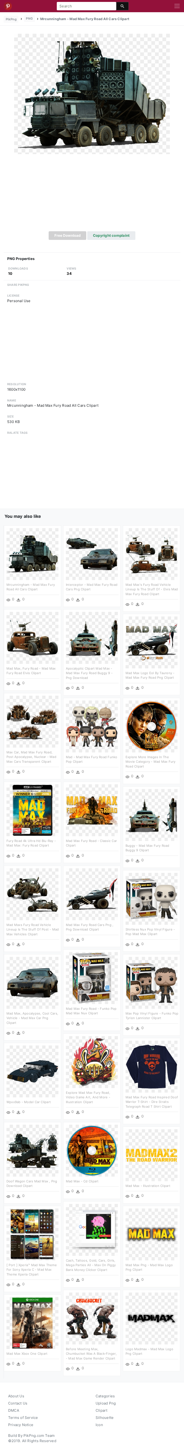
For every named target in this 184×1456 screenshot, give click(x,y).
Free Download (67, 235)
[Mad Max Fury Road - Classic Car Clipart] (92, 809)
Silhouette (105, 1417)
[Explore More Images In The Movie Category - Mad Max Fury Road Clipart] (152, 726)
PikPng (11, 19)
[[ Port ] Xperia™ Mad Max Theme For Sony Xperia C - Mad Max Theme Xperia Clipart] (32, 1234)
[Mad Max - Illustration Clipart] (152, 1154)
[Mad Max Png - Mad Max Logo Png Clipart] (152, 1234)
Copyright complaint (111, 235)
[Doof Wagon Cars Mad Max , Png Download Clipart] (32, 1150)
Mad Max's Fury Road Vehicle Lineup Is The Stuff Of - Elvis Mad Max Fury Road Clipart (152, 589)
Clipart (102, 1410)
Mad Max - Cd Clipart (82, 1181)
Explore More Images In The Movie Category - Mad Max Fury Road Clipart (151, 761)
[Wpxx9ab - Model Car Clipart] (32, 1071)
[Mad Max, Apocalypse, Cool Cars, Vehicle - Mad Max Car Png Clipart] (32, 982)
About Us (16, 1396)
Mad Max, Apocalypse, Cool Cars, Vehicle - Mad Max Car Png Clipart (32, 1018)
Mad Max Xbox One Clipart (26, 1353)
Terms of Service (23, 1417)
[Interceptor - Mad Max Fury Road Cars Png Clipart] (92, 553)
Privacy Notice (20, 1424)
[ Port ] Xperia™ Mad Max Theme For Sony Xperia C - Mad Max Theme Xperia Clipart (31, 1269)
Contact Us (17, 1403)
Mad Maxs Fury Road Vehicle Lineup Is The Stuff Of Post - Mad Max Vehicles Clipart (32, 929)
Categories (105, 1396)
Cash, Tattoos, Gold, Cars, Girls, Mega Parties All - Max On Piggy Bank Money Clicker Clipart (91, 1265)
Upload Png (106, 1403)
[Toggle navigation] (177, 6)
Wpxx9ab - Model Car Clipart (28, 1102)
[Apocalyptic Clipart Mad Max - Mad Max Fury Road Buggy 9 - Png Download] (92, 637)
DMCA (13, 1410)
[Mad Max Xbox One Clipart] (32, 1322)
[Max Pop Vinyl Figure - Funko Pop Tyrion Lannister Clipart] (152, 982)
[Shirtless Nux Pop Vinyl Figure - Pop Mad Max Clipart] (152, 898)
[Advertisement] (92, 195)
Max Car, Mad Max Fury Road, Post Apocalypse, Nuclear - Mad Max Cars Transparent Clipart (31, 756)
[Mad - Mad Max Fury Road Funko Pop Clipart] (92, 726)
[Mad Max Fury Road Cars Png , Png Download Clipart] (92, 894)
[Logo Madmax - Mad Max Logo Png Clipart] (152, 1318)
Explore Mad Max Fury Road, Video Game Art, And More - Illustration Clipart (88, 1097)
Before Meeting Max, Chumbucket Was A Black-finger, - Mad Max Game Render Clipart (91, 1353)
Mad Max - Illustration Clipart (148, 1186)
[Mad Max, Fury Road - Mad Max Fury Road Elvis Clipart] (32, 637)
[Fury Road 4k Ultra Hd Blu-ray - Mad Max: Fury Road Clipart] (32, 809)
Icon (99, 1424)
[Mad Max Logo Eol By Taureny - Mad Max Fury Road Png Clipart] (152, 642)
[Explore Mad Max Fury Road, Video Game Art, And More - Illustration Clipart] (92, 1061)
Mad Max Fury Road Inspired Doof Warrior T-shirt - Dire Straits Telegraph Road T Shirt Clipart (152, 1101)
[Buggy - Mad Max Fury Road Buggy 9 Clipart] (152, 814)
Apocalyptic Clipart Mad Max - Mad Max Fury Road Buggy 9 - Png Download (89, 673)
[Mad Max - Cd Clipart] (92, 1150)
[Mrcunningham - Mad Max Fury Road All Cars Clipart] (92, 93)
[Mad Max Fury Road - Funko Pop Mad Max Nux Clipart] (92, 977)
